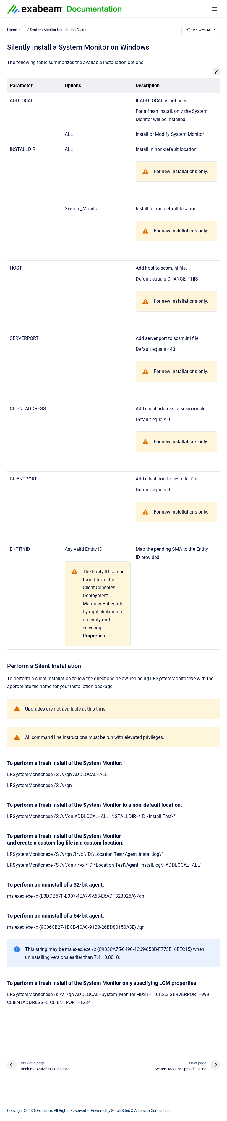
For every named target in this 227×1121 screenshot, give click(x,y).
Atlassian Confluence (152, 1110)
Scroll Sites (120, 1110)
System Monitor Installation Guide (58, 29)
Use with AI (200, 30)
